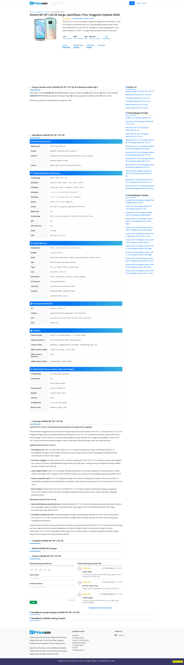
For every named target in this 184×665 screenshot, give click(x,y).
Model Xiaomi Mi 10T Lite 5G (137, 104)
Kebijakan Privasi (79, 643)
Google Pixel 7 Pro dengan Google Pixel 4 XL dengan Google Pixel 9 (139, 213)
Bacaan (75, 635)
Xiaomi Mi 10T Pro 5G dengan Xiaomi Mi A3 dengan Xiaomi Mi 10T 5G (140, 159)
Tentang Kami (78, 638)
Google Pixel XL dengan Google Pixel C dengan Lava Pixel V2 (140, 201)
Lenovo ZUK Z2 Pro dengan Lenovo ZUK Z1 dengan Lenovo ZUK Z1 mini (139, 259)
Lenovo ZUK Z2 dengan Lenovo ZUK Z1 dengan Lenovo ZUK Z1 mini (139, 234)
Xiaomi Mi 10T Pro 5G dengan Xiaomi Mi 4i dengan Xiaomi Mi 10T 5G (140, 166)
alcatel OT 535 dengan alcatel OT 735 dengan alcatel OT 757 (139, 207)
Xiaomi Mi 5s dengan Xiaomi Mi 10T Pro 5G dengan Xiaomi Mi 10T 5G (139, 180)
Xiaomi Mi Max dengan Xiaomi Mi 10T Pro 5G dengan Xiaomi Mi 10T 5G (139, 173)
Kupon (75, 648)
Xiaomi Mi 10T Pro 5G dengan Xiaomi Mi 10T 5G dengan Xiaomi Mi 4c (140, 147)
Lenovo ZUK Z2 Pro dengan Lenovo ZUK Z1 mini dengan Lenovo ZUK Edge (139, 221)
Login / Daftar (141, 3)
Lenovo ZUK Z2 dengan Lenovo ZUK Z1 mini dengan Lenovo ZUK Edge (139, 253)
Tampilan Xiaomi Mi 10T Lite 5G (138, 101)
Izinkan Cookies (177, 662)
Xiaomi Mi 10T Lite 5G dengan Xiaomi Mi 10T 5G (137, 128)
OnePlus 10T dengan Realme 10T (138, 118)
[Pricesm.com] (39, 3)
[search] (132, 3)
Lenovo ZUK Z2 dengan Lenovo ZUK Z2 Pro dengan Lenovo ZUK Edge (139, 265)
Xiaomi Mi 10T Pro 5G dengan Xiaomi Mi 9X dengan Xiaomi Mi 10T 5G (140, 153)
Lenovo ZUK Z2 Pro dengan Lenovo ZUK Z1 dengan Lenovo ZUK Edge (139, 228)
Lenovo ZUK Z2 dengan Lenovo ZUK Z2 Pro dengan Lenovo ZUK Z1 (139, 241)
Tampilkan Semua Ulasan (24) (100, 608)
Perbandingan (78, 650)
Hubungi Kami (77, 645)
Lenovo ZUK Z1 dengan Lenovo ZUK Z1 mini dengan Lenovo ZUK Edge (139, 247)
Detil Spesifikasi (106, 37)
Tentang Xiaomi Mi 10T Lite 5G (138, 98)
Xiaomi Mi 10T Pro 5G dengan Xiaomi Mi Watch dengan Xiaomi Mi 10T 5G (140, 187)
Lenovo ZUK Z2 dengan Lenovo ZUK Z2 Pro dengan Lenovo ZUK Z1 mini (139, 272)
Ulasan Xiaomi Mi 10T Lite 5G (137, 108)
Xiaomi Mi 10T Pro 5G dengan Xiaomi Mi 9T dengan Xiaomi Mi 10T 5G (140, 141)
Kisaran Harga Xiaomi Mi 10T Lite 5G (140, 91)
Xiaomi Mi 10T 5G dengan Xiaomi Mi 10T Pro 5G (139, 122)
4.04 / (78, 18)
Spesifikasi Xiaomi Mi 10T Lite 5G (138, 95)
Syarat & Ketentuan (80, 640)
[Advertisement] (140, 51)
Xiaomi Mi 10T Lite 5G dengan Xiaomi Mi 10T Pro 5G (137, 135)
